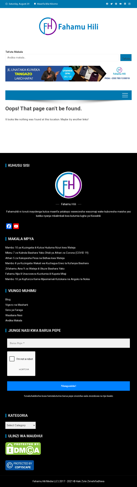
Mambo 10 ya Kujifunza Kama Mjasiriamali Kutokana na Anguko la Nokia (47, 279)
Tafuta (126, 58)
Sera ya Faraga (14, 310)
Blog (8, 299)
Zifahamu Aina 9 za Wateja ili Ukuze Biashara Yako (35, 268)
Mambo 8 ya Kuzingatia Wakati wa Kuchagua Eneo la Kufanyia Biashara (47, 263)
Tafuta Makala (14, 51)
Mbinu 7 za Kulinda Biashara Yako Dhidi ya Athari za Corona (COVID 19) (46, 252)
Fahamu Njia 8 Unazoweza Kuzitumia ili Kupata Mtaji (35, 273)
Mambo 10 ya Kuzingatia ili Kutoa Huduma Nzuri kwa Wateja (40, 247)
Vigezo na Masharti (16, 304)
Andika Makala (13, 320)
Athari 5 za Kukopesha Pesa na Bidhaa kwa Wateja (35, 258)
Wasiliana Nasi (13, 315)
